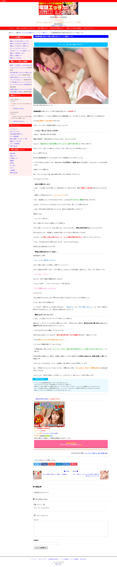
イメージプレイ (87, 453)
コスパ (12, 168)
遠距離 (102, 453)
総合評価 (12, 153)
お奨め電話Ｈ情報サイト (16, 134)
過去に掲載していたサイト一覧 (18, 138)
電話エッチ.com (58, 564)
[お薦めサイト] (55, 25)
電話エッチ (13, 156)
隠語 (106, 453)
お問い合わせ (13, 146)
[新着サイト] (62, 25)
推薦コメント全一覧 (15, 58)
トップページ (13, 129)
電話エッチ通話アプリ (16, 55)
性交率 (12, 163)
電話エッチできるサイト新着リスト (19, 43)
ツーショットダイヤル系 (50, 433)
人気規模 (12, 170)
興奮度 (12, 160)
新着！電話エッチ (42, 28)
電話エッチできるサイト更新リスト (19, 46)
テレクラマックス (41, 399)
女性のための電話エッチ (57, 28)
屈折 (99, 453)
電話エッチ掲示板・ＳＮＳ (17, 53)
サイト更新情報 (14, 136)
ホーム (12, 28)
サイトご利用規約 (15, 143)
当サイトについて (89, 28)
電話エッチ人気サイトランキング (26, 28)
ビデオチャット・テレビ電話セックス (20, 50)
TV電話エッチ (14, 158)
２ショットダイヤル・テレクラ (18, 48)
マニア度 (12, 165)
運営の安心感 (13, 172)
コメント (36, 519)
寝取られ (94, 453)
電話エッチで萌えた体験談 (74, 28)
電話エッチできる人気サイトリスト (19, 41)
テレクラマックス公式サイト (71, 443)
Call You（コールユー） (19, 108)
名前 (71, 540)
